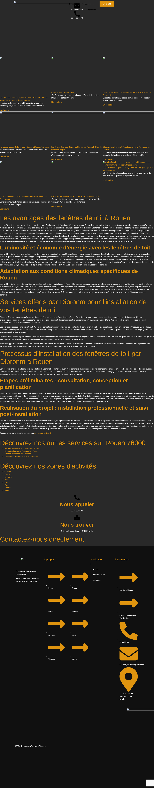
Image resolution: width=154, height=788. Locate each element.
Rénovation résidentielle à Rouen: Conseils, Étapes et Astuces (24, 147)
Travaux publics (99, 575)
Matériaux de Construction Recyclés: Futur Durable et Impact (75, 196)
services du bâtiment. (42, 433)
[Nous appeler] (77, 497)
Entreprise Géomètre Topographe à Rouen (21, 451)
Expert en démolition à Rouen (63, 92)
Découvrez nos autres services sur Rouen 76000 (73, 443)
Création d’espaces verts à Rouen (18, 454)
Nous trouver (77, 525)
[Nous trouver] (77, 518)
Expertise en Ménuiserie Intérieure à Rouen (21, 456)
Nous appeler (77, 504)
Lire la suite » (5, 110)
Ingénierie (97, 580)
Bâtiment (96, 570)
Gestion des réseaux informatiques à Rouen (22, 448)
